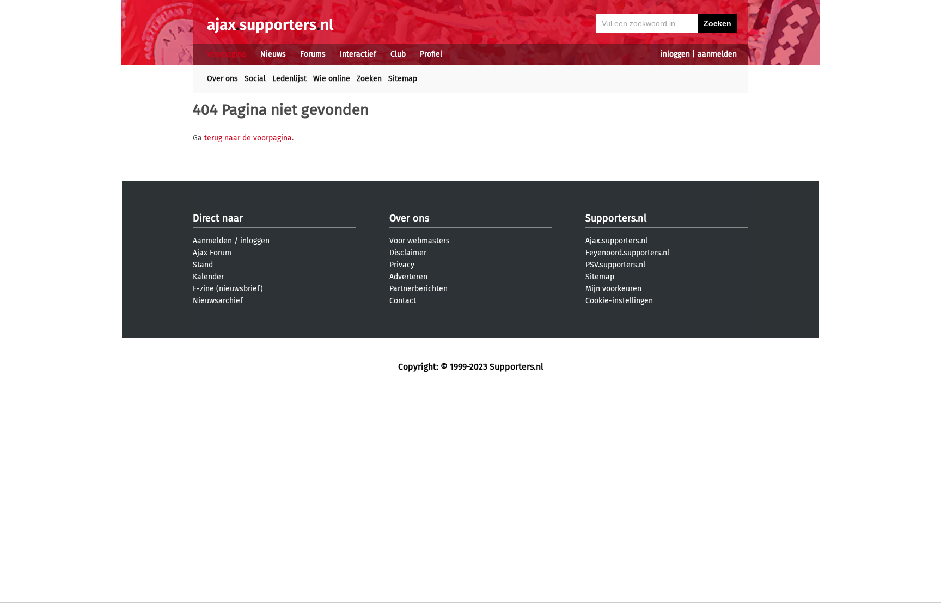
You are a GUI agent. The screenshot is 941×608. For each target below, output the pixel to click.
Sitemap (402, 78)
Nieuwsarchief (218, 300)
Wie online (331, 78)
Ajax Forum (212, 252)
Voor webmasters (419, 240)
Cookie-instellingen (619, 300)
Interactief (358, 54)
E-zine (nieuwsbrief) (228, 288)
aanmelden (717, 54)
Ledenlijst (289, 78)
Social (255, 78)
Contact (402, 300)
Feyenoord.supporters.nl (627, 252)
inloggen (675, 54)
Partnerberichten (418, 288)
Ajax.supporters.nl (616, 240)
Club (398, 54)
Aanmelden (212, 240)
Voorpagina (226, 54)
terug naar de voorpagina (248, 138)
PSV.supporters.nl (615, 264)
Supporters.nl (615, 218)
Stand (203, 264)
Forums (313, 54)
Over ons (222, 78)
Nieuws (273, 54)
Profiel (431, 54)
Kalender (208, 276)
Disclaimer (407, 252)
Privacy (401, 264)
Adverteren (408, 276)
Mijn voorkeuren (613, 288)
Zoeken (369, 78)
